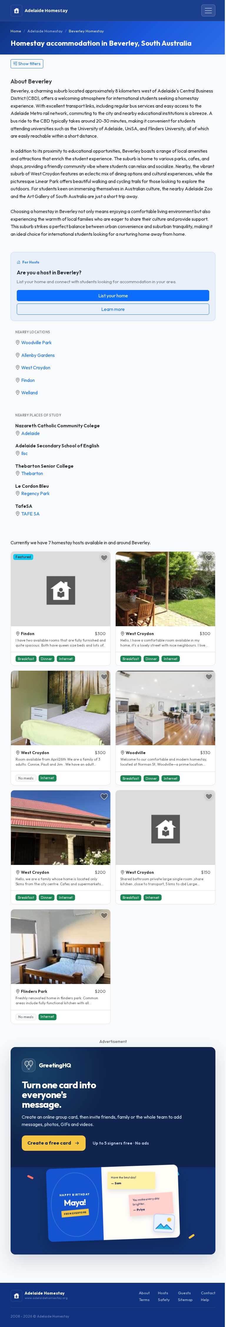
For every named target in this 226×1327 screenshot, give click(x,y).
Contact (208, 1292)
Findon (28, 380)
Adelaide (30, 433)
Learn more (113, 309)
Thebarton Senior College (44, 466)
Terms (144, 1299)
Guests (184, 1292)
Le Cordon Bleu (32, 486)
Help (205, 1299)
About (144, 1292)
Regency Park (35, 493)
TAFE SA (30, 514)
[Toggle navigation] (208, 10)
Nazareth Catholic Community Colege (57, 425)
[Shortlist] (104, 557)
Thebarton (32, 473)
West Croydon (35, 367)
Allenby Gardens (38, 355)
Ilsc (24, 453)
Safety (164, 1299)
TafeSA (23, 506)
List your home (113, 296)
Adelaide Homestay (45, 31)
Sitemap (185, 1299)
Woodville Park (36, 342)
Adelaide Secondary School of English (57, 446)
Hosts (163, 1292)
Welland (29, 392)
